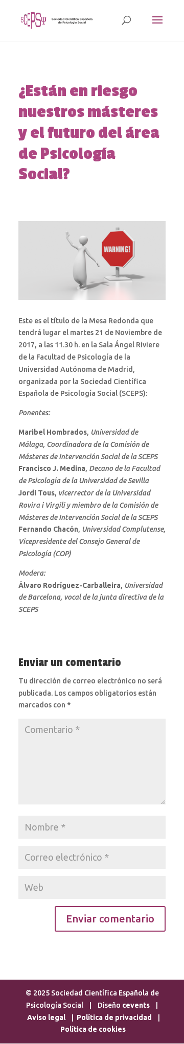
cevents (136, 1005)
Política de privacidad (114, 1017)
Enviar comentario (110, 918)
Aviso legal (47, 1017)
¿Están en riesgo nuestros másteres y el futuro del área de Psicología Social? (88, 133)
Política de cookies (93, 1029)
